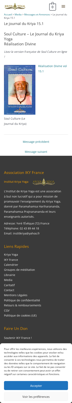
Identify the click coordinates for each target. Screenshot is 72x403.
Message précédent (36, 142)
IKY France (11, 260)
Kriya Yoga (11, 254)
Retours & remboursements (22, 305)
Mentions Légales (15, 295)
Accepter (36, 386)
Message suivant (36, 152)
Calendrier (11, 265)
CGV (6, 310)
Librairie (9, 275)
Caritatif (9, 285)
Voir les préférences (36, 397)
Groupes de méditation (19, 270)
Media (8, 280)
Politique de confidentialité (22, 300)
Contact (9, 290)
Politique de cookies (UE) (20, 315)
